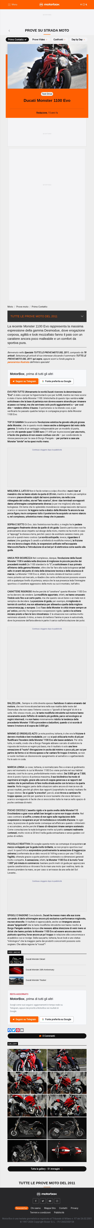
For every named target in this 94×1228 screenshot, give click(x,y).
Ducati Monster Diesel (35, 959)
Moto (10, 306)
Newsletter (21, 1208)
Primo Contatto (16, 39)
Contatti (63, 1208)
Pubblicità (59, 1212)
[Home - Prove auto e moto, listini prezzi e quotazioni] (49, 4)
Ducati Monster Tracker (36, 980)
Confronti (58, 39)
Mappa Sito (50, 1208)
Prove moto (22, 306)
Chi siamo (36, 1208)
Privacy (74, 1208)
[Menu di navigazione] (12, 4)
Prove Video (38, 39)
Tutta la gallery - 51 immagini (45, 1168)
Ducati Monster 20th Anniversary (40, 970)
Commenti (49, 1035)
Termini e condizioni (40, 1212)
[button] (36, 1201)
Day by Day (77, 39)
